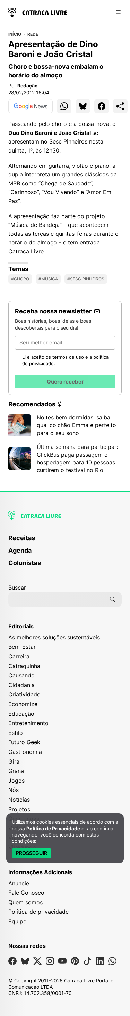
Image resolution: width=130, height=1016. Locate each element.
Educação (21, 713)
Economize (22, 704)
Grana (16, 770)
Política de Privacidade (53, 828)
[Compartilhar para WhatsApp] (64, 106)
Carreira (18, 656)
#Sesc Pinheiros (85, 278)
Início (14, 34)
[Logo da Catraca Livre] (37, 11)
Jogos (16, 780)
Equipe (17, 921)
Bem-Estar (22, 646)
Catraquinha (24, 666)
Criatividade (24, 694)
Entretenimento (28, 723)
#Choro (20, 278)
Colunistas (24, 562)
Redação (27, 86)
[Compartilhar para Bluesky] (83, 106)
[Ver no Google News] (30, 106)
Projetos (19, 809)
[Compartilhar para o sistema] (120, 106)
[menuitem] (65, 541)
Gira (13, 761)
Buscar (17, 587)
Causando (21, 675)
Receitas (21, 538)
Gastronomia (25, 751)
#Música (48, 278)
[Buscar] (113, 599)
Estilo (15, 732)
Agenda (20, 550)
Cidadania (21, 685)
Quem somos (25, 902)
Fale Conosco (26, 892)
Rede (32, 34)
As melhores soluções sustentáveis (54, 637)
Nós (13, 789)
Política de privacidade (38, 911)
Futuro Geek (24, 742)
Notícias (19, 799)
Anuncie (18, 883)
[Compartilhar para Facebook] (101, 106)
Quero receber (65, 381)
